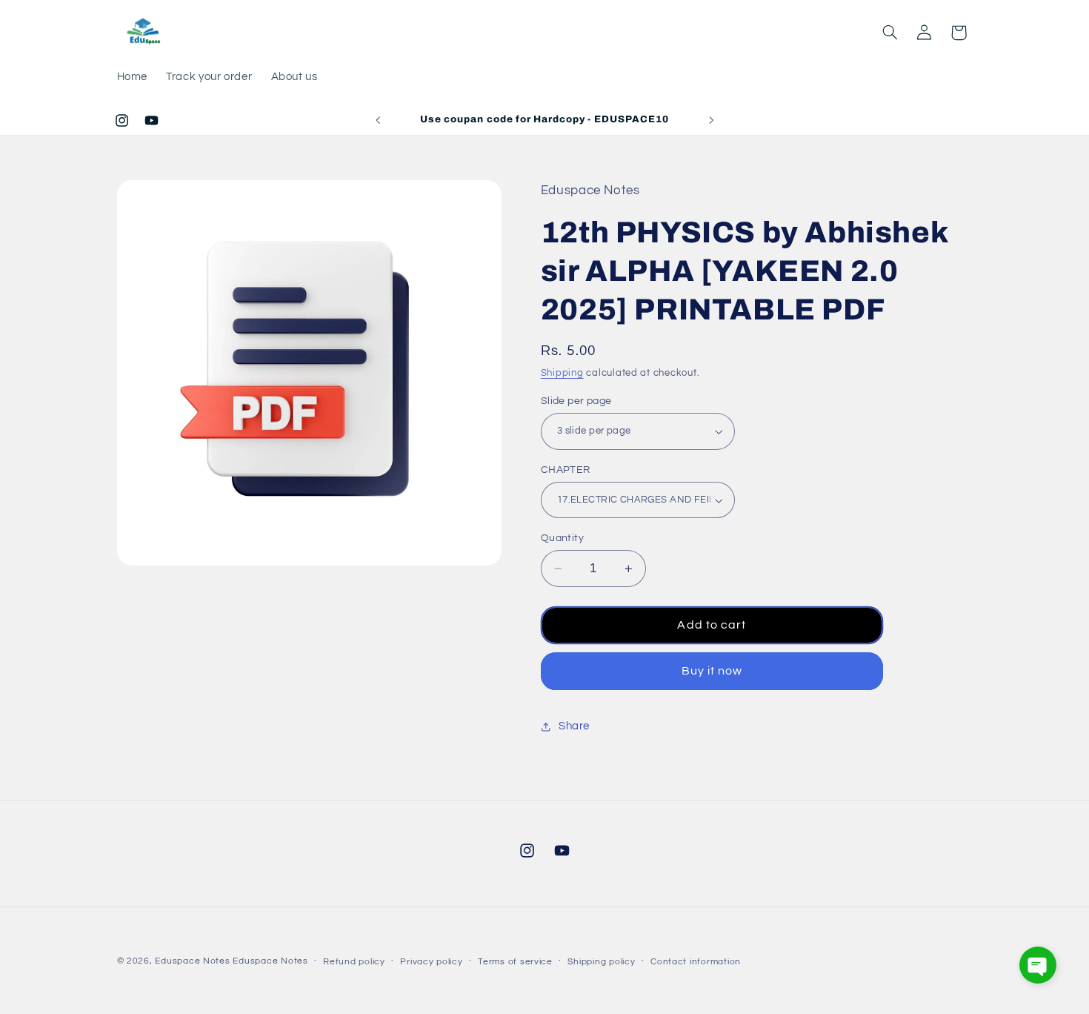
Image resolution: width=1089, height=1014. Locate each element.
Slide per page (576, 401)
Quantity (562, 538)
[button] (890, 33)
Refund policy (354, 962)
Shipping (562, 374)
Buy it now (712, 671)
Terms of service (515, 962)
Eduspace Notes (192, 961)
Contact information (695, 962)
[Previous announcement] (378, 120)
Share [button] (574, 726)
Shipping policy (601, 962)
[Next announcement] (711, 120)
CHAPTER (565, 470)
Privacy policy (431, 962)
